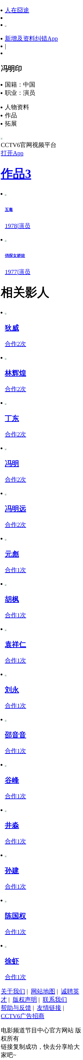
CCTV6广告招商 (22, 1016)
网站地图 (43, 991)
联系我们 (55, 999)
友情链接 (49, 1007)
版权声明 (25, 999)
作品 (16, 173)
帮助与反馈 (16, 1007)
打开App (12, 153)
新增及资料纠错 (31, 38)
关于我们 (13, 991)
